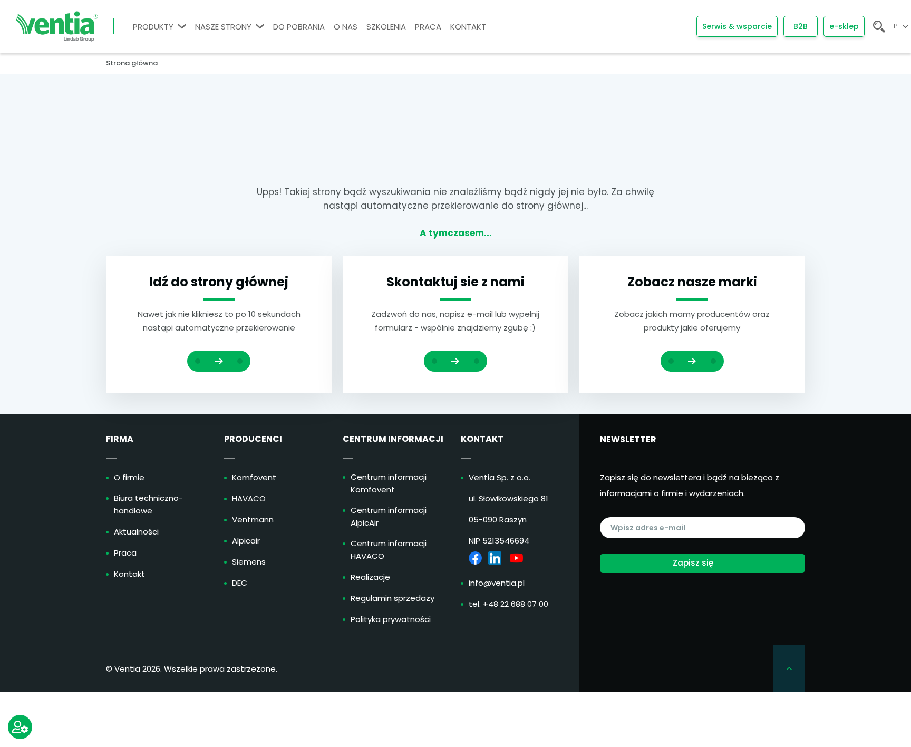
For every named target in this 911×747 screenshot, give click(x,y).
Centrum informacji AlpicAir (389, 516)
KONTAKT (468, 26)
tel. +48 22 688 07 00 (508, 603)
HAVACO (249, 498)
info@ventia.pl (497, 582)
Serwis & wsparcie (737, 26)
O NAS (345, 26)
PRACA (428, 26)
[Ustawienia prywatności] (20, 727)
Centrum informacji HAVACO (389, 549)
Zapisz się (693, 562)
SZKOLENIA (386, 26)
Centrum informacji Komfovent (389, 483)
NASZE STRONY (223, 26)
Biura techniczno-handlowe (148, 504)
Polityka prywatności (391, 619)
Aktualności (136, 531)
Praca (125, 552)
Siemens (249, 561)
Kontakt (129, 573)
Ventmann (253, 519)
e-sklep (844, 26)
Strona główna (132, 63)
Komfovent (254, 477)
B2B (800, 26)
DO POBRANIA (299, 26)
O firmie (129, 477)
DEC (239, 582)
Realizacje (370, 577)
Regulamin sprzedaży (392, 598)
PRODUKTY (153, 26)
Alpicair (246, 540)
